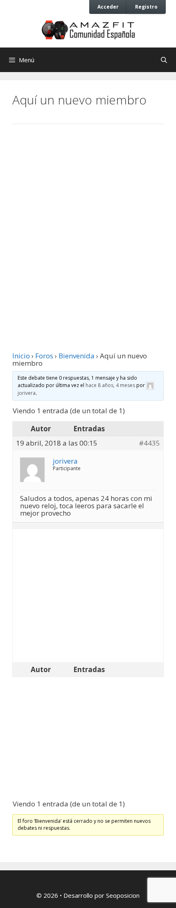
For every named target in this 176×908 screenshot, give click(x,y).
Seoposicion (123, 895)
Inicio (21, 355)
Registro (146, 6)
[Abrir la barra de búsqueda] (164, 60)
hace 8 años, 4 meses (110, 385)
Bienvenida (77, 355)
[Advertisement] (88, 228)
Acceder (108, 6)
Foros (44, 355)
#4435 (149, 443)
